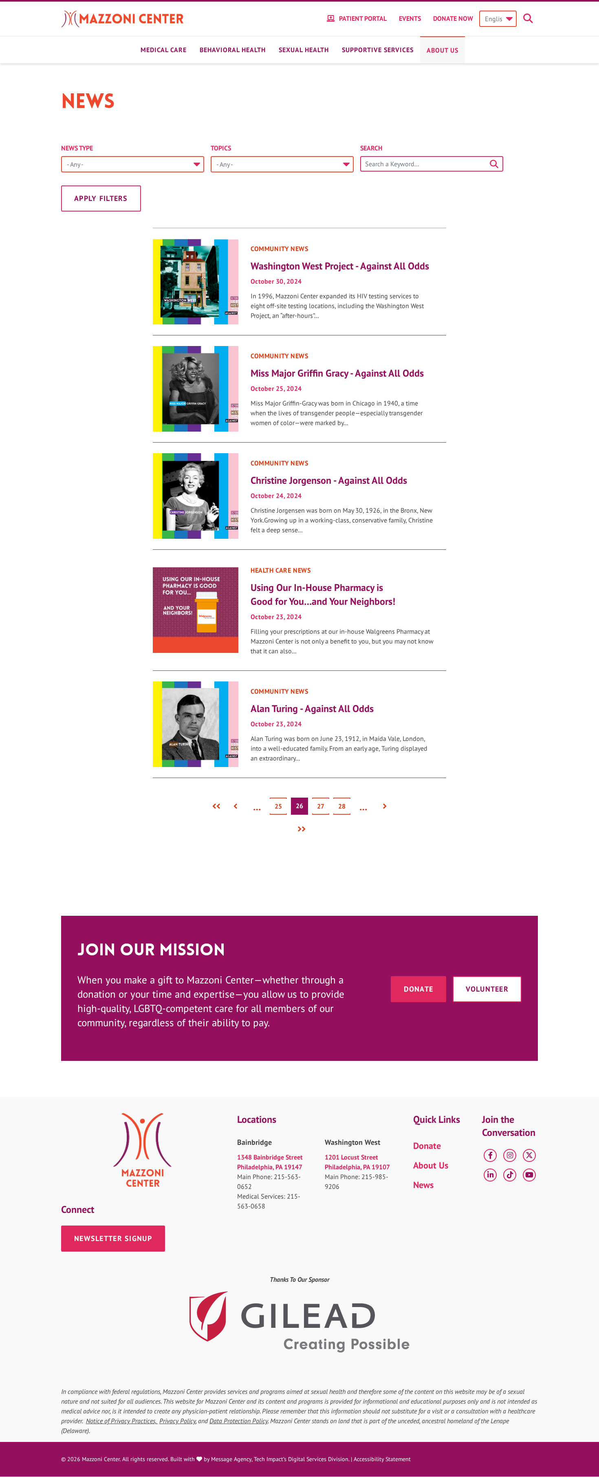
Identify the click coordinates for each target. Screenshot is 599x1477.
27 (323, 806)
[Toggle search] (529, 18)
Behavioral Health (233, 50)
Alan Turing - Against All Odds (312, 708)
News (423, 1184)
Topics (221, 148)
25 (281, 806)
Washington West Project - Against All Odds (340, 266)
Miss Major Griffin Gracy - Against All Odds (337, 373)
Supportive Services (378, 50)
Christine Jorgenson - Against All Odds (329, 480)
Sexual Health (304, 50)
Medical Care (164, 50)
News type (77, 148)
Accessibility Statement (382, 1459)
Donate (419, 989)
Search (371, 148)
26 (302, 808)
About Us (442, 50)
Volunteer (487, 989)
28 (344, 806)
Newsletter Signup (113, 1238)
